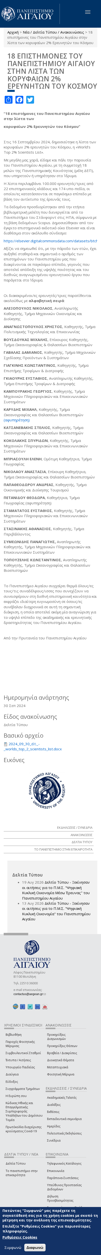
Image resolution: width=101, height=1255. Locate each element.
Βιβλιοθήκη (14, 1035)
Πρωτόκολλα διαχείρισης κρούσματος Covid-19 (23, 1129)
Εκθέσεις (53, 1112)
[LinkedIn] (37, 1006)
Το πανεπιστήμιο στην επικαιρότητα (22, 1173)
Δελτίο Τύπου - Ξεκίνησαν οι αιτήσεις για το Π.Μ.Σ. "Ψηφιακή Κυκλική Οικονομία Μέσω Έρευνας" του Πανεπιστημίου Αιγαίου (56, 890)
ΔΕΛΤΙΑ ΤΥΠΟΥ (82, 842)
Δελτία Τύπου (16, 1163)
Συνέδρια (54, 1140)
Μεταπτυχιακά (57, 1067)
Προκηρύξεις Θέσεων (62, 1046)
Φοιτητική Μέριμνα (60, 1074)
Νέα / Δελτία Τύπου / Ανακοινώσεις (53, 32)
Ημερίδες (53, 1126)
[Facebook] (22, 1006)
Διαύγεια (12, 1074)
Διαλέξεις (54, 1105)
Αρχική (13, 32)
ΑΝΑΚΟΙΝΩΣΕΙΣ (81, 835)
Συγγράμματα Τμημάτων (23, 1089)
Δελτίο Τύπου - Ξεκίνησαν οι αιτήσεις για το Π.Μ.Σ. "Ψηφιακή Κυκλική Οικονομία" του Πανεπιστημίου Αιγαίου (56, 911)
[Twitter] (30, 1006)
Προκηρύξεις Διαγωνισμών (56, 1037)
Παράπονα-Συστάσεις (62, 1178)
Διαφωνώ (34, 1247)
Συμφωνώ (12, 1247)
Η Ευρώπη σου (16, 1096)
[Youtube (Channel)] (45, 1006)
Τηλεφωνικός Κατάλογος (64, 1163)
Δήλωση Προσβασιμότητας (60, 1198)
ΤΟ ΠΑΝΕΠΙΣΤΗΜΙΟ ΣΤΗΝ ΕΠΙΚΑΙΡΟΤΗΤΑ (63, 849)
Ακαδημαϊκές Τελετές (61, 1098)
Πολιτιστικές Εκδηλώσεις (64, 1133)
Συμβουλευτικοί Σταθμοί (23, 1053)
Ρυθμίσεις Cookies (19, 1237)
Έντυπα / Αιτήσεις (18, 1060)
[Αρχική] (30, 14)
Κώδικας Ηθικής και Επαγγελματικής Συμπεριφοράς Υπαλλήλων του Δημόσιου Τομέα (24, 1111)
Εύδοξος (12, 1082)
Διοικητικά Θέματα (60, 1060)
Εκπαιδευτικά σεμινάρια (64, 1119)
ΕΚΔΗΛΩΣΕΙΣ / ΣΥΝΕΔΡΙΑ (74, 827)
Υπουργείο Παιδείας (20, 1067)
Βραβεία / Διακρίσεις (62, 1053)
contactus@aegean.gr (29, 994)
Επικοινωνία (55, 1171)
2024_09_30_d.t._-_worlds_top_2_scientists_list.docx (33, 746)
